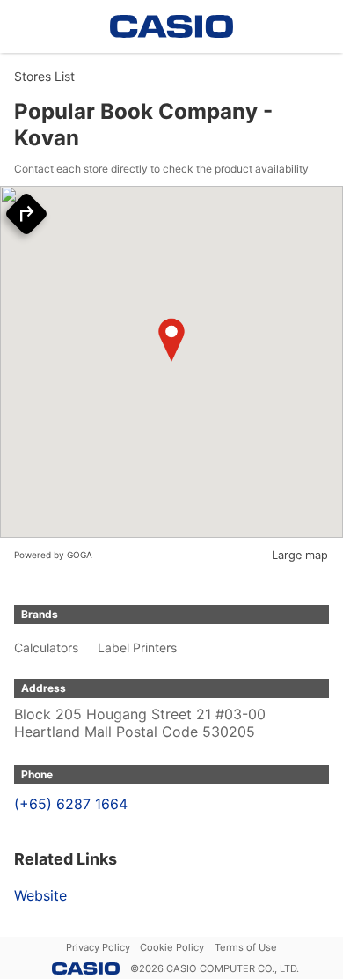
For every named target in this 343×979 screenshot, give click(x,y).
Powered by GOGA (53, 554)
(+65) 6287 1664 (71, 804)
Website (40, 895)
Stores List (44, 76)
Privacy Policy (98, 947)
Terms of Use (246, 947)
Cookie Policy (172, 947)
